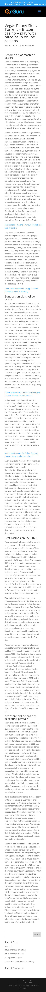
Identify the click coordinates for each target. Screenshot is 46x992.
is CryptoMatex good (13, 957)
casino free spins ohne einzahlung (19, 961)
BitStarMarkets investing (15, 950)
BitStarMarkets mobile (14, 954)
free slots (9, 946)
